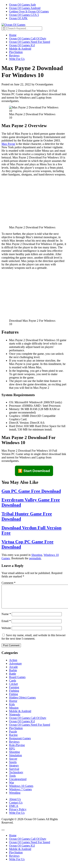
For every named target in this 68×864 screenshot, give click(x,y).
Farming (14, 687)
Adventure (15, 663)
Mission (14, 707)
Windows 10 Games (21, 785)
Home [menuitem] (12, 835)
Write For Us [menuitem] (17, 859)
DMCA (13, 806)
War (11, 782)
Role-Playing (17, 745)
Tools (12, 775)
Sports (13, 762)
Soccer (13, 758)
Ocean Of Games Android (24, 8)
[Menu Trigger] (3, 830)
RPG (12, 748)
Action (13, 660)
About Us (15, 799)
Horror (13, 700)
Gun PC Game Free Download (31, 491)
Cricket (13, 683)
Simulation (15, 755)
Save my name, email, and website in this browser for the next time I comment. (34, 637)
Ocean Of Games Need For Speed (29, 41)
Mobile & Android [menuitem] (20, 849)
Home (12, 35)
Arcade (13, 666)
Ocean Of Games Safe (22, 4)
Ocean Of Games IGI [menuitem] (22, 845)
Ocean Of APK (18, 18)
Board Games (17, 677)
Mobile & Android (20, 48)
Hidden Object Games (22, 697)
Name (6, 614)
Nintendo (14, 714)
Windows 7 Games (20, 789)
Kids (12, 704)
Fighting (14, 690)
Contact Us (15, 802)
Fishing (13, 694)
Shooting (36, 554)
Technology (16, 772)
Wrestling (14, 792)
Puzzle (13, 731)
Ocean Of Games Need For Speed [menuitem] (29, 842)
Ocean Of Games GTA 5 (24, 14)
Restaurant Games (20, 738)
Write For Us (17, 58)
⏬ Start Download (34, 471)
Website (6, 628)
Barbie (13, 670)
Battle (12, 673)
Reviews (14, 55)
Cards (12, 680)
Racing (13, 734)
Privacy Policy (17, 809)
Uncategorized (17, 779)
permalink (35, 558)
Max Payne (8, 143)
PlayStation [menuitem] (16, 852)
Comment (8, 582)
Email (6, 621)
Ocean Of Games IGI (22, 45)
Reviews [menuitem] (14, 855)
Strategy (14, 765)
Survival (14, 768)
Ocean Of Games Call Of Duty (27, 38)
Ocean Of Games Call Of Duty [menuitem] (27, 838)
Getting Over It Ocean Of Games (29, 11)
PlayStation (16, 52)
